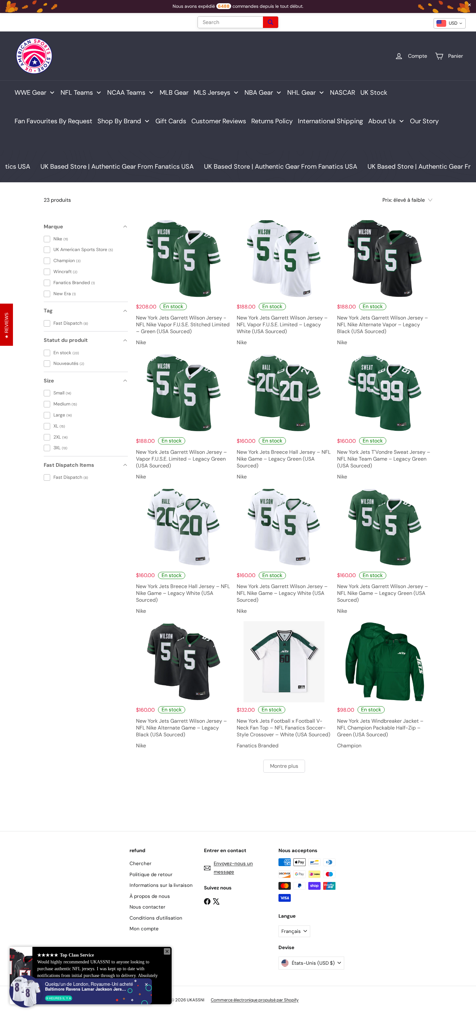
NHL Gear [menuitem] (301, 92)
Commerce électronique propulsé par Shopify (255, 1000)
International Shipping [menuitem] (330, 121)
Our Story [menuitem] (424, 121)
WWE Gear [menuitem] (30, 92)
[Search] (270, 22)
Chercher (141, 863)
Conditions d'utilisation (156, 918)
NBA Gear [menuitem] (258, 92)
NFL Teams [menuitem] (77, 92)
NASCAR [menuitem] (342, 92)
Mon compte (144, 928)
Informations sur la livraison (161, 885)
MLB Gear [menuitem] (174, 92)
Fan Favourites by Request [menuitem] (53, 121)
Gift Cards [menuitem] (170, 121)
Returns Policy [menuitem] (272, 121)
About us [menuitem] (382, 121)
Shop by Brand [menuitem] (119, 121)
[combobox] (450, 23)
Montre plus (284, 766)
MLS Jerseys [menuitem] (212, 92)
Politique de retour (151, 874)
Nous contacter (147, 907)
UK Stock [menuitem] (373, 92)
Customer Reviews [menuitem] (218, 121)
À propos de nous (150, 896)
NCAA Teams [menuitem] (126, 92)
